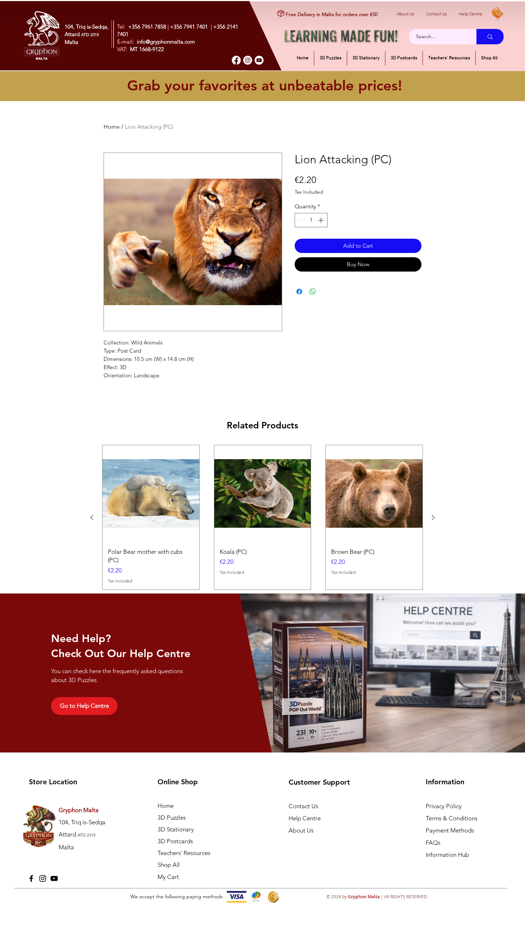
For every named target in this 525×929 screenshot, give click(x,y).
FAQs (433, 842)
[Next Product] (433, 517)
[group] (263, 517)
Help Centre (470, 13)
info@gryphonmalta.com (166, 41)
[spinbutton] (311, 220)
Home (112, 126)
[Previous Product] (92, 517)
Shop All (169, 864)
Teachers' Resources (184, 852)
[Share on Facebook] (299, 291)
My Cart (168, 876)
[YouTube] (54, 878)
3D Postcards (175, 841)
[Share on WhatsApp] (313, 291)
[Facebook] (236, 60)
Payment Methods (450, 830)
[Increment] (321, 220)
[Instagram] (247, 60)
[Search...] (490, 36)
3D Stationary (176, 829)
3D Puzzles (172, 817)
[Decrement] (301, 220)
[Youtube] (259, 60)
